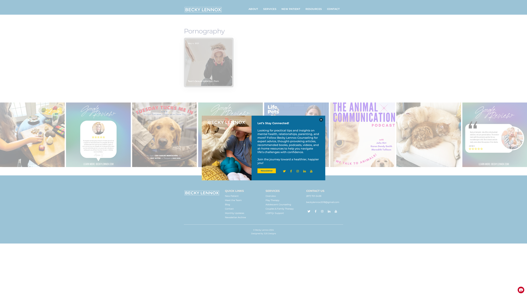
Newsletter (267, 170)
